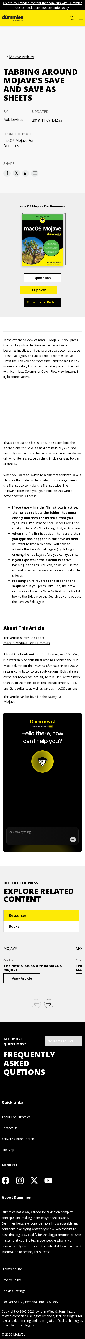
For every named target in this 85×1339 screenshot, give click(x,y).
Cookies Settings (13, 1291)
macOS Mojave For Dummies (18, 143)
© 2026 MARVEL (13, 1334)
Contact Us (9, 1128)
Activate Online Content (18, 1139)
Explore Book (43, 278)
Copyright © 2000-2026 (18, 1311)
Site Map (8, 1150)
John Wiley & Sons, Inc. (56, 1311)
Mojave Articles (21, 57)
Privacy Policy (11, 1280)
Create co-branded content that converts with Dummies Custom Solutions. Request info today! (42, 5)
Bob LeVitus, (50, 654)
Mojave (9, 701)
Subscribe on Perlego (42, 302)
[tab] (41, 915)
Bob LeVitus (13, 119)
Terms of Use (12, 1269)
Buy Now (39, 290)
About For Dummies (16, 1117)
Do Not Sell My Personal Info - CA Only (30, 1302)
